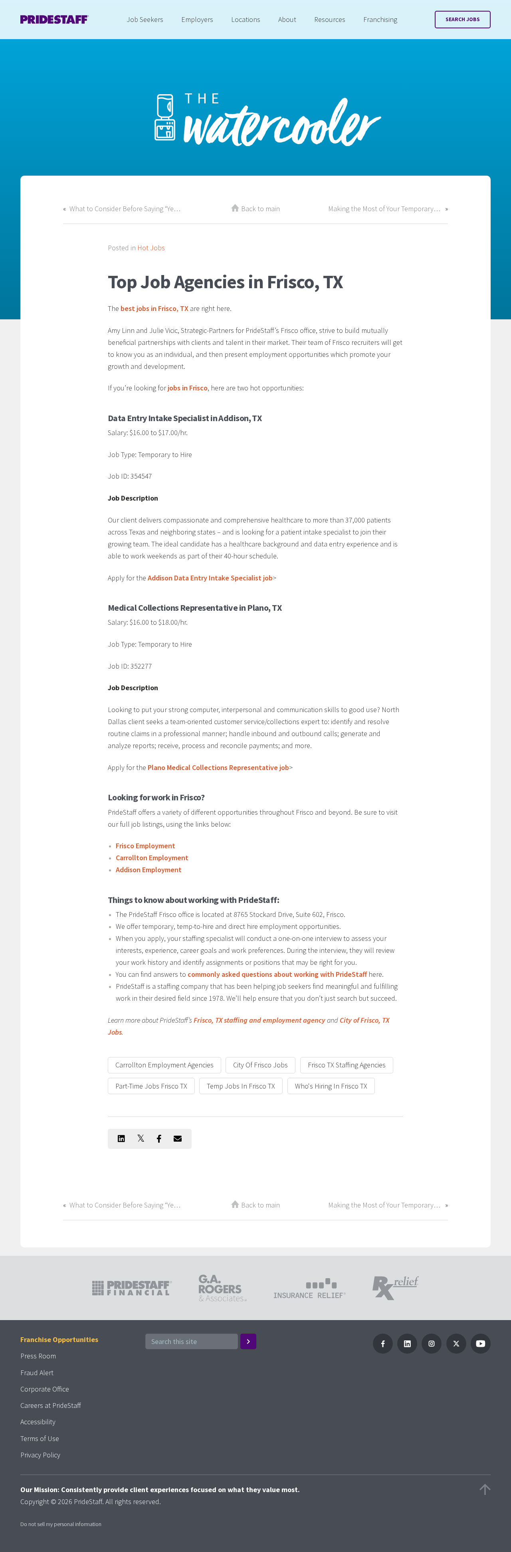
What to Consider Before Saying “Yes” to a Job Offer (126, 208)
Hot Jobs (151, 247)
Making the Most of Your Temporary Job (385, 208)
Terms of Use (39, 1438)
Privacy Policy (40, 1454)
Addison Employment (149, 869)
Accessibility (37, 1421)
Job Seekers (145, 19)
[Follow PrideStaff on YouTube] (481, 1351)
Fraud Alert (36, 1372)
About (287, 19)
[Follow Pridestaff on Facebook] (383, 1351)
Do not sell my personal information (60, 1524)
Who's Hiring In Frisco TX (331, 1086)
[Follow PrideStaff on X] (456, 1351)
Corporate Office (44, 1389)
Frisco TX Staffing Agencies (347, 1064)
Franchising (380, 19)
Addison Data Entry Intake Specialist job (210, 577)
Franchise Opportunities (59, 1339)
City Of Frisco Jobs (260, 1064)
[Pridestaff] (54, 19)
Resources (329, 19)
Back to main (260, 208)
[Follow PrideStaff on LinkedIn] (407, 1351)
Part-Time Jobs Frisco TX (151, 1086)
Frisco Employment (145, 845)
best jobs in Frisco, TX (154, 308)
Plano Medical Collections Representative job (218, 767)
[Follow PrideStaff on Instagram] (432, 1351)
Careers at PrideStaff (50, 1405)
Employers (197, 19)
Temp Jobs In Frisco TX (241, 1086)
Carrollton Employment (152, 857)
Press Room (38, 1355)
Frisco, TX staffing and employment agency (259, 1020)
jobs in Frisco (188, 387)
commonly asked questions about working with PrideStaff (277, 974)
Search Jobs (463, 19)
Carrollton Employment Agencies (164, 1064)
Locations (245, 19)
